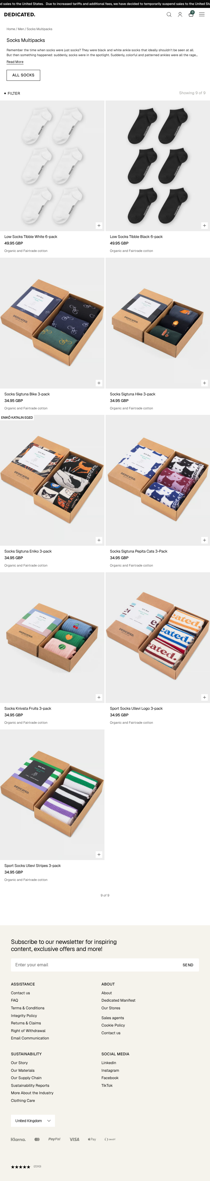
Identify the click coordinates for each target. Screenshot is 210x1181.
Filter (14, 93)
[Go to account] (180, 14)
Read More (15, 62)
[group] (52, 165)
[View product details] (52, 242)
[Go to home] (19, 14)
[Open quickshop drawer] (99, 225)
